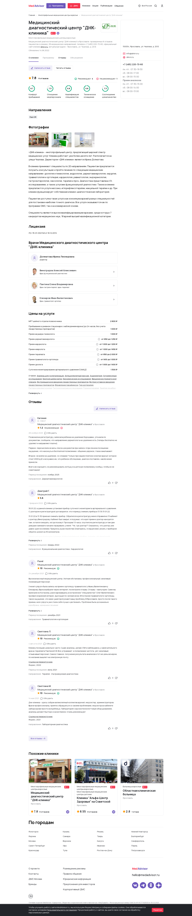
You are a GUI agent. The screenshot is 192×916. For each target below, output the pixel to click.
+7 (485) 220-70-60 (133, 64)
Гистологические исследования (67, 388)
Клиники (86, 5)
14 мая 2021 (34, 698)
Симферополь (137, 841)
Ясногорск (33, 831)
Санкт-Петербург (37, 845)
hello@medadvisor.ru (145, 875)
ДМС (75, 5)
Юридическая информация (77, 879)
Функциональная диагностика (56, 549)
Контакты (34, 873)
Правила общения (72, 873)
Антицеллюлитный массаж (77, 375)
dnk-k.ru (44, 46)
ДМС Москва (35, 879)
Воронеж (67, 841)
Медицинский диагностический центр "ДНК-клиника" (65, 424)
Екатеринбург (137, 836)
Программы (57, 5)
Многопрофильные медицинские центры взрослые (52, 38)
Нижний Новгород (139, 831)
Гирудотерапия (86, 385)
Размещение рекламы (74, 868)
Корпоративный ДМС (74, 889)
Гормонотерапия (91, 388)
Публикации (106, 5)
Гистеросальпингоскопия (40, 388)
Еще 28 (33, 117)
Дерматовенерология (52, 479)
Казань (66, 831)
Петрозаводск (138, 850)
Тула (65, 850)
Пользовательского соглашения (62, 910)
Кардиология (77, 549)
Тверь (100, 836)
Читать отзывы (63, 68)
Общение (118, 6)
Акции (95, 5)
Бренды (33, 884)
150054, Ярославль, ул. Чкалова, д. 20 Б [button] (141, 46)
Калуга (100, 841)
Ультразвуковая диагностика (64, 674)
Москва (32, 841)
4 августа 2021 (35, 643)
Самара (66, 836)
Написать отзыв (42, 68)
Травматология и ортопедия (55, 619)
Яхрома (32, 836)
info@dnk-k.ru (132, 53)
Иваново (101, 845)
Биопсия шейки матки (52, 379)
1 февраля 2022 (36, 503)
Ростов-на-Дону (104, 850)
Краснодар (34, 850)
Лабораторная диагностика (55, 724)
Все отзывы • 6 (38, 738)
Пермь (134, 845)
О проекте (34, 868)
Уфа (64, 845)
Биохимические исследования (77, 379)
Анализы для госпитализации (50, 375)
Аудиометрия (96, 375)
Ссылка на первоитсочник (41, 662)
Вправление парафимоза (66, 385)
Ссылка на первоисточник (41, 716)
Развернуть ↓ (35, 393)
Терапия (46, 674)
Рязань (100, 831)
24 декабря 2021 (36, 573)
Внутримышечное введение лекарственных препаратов (62, 382)
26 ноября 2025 (36, 433)
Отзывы (62, 57)
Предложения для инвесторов (79, 884)
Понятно (157, 910)
